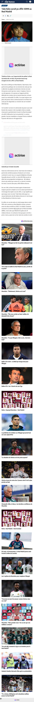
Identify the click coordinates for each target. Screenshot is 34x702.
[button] (3, 1)
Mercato (4, 5)
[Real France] (10, 1)
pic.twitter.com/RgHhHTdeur (22, 130)
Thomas (3, 19)
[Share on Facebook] (5, 16)
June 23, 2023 (7, 135)
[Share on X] (8, 16)
